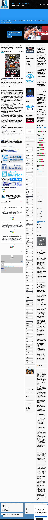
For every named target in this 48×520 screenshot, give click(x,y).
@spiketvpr (19, 130)
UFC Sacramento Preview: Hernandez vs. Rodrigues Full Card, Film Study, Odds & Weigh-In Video (41, 93)
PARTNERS (3, 508)
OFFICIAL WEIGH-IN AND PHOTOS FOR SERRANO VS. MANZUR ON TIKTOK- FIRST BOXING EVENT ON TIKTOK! (41, 117)
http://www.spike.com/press (9, 130)
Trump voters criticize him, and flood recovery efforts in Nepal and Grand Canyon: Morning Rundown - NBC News (41, 283)
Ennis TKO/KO (28, 61)
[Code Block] (11, 266)
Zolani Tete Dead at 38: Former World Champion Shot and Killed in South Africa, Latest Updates (41, 90)
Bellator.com (8, 88)
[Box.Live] (40, 174)
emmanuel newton (3, 202)
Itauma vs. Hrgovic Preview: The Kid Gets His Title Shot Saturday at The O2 (41, 465)
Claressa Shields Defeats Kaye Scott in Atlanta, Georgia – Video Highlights (41, 120)
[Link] (12, 266)
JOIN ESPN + (27, 511)
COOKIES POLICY (4, 506)
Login (22, 261)
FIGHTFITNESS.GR (28, 408)
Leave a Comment (21, 51)
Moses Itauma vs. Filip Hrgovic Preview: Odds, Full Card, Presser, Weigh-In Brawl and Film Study (41, 61)
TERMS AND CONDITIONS (5, 507)
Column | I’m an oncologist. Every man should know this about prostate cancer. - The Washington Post (41, 253)
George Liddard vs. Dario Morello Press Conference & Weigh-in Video (41, 114)
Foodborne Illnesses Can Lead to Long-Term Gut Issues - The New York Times (41, 277)
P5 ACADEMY (27, 407)
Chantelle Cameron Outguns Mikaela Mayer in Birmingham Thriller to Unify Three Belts (41, 400)
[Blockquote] (10, 266)
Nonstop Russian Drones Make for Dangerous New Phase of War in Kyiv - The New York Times (41, 320)
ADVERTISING (4, 509)
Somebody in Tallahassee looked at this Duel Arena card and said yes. (41, 387)
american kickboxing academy (4, 201)
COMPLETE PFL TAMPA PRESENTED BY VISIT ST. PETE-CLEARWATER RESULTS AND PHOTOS (41, 81)
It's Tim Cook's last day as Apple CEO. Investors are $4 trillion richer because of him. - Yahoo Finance (41, 349)
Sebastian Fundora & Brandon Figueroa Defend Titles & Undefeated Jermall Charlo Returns (41, 77)
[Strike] (7, 266)
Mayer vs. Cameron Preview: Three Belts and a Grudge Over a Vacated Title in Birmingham (41, 452)
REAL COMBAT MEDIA (20, 4)
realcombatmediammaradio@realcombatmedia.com (12, 149)
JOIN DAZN (27, 410)
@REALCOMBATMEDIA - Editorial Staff (7, 193)
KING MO (8, 202)
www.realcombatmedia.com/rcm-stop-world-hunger (14, 138)
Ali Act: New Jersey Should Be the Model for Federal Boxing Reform (41, 373)
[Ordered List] (8, 266)
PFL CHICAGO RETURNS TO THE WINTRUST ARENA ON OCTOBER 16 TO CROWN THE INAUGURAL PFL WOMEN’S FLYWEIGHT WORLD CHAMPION (41, 108)
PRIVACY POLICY (4, 505)
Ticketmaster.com (5, 88)
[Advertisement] (24, 14)
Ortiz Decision (28, 64)
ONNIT (26, 406)
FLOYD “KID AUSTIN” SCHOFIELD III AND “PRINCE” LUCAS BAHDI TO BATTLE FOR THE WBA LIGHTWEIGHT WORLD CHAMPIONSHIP (41, 65)
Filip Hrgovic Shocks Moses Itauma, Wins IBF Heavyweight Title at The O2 (41, 415)
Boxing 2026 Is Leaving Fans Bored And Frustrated (41, 477)
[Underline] (6, 266)
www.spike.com (3, 129)
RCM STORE (27, 507)
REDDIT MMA (40, 365)
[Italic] (5, 266)
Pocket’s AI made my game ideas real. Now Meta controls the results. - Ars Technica (41, 343)
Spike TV (2, 127)
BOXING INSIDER (40, 370)
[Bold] (4, 266)
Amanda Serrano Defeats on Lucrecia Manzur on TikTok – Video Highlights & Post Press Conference (41, 97)
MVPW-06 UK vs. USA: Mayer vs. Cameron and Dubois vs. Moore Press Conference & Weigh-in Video (41, 73)
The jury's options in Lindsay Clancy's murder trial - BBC (41, 263)
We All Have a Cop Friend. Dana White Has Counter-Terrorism (41, 489)
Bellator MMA (8, 78)
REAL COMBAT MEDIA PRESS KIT (6, 510)
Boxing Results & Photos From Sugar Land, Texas (41, 111)
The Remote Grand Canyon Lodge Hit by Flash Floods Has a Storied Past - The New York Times (41, 291)
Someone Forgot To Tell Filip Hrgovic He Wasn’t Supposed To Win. (41, 428)
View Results (29, 66)
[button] (3, 33)
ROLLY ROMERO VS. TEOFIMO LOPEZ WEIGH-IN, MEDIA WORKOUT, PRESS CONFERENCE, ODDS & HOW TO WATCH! (41, 103)
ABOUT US (3, 504)
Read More (9, 37)
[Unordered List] (9, 266)
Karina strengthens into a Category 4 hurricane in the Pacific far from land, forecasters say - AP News (41, 335)
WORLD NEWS (40, 250)
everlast (6, 202)
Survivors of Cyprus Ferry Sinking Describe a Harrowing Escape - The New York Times (41, 305)
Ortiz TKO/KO (27, 63)
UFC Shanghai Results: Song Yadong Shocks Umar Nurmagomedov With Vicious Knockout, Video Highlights (14, 28)
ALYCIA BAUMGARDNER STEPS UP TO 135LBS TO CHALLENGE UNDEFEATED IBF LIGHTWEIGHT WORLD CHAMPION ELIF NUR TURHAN (41, 70)
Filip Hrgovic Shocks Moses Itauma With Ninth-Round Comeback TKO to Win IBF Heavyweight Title (41, 52)
